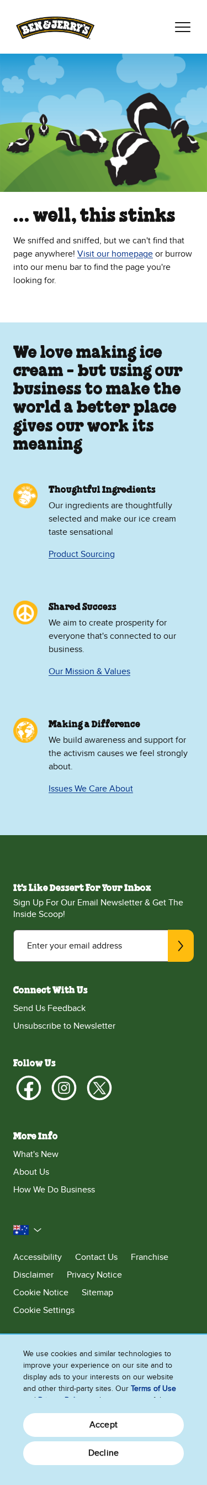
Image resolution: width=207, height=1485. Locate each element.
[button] (27, 1230)
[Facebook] (28, 1087)
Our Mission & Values (89, 671)
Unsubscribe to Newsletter (64, 1025)
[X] (99, 1087)
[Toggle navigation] (182, 27)
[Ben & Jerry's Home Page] (55, 27)
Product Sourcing (82, 554)
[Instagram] (64, 1087)
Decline (103, 1452)
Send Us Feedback (49, 1008)
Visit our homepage (115, 253)
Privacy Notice (94, 1274)
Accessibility (37, 1257)
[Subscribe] (181, 946)
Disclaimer (33, 1274)
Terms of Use (153, 1388)
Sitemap (97, 1292)
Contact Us (96, 1257)
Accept (103, 1424)
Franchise (149, 1257)
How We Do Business (54, 1189)
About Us (31, 1171)
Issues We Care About (91, 788)
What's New (36, 1154)
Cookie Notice (40, 1292)
